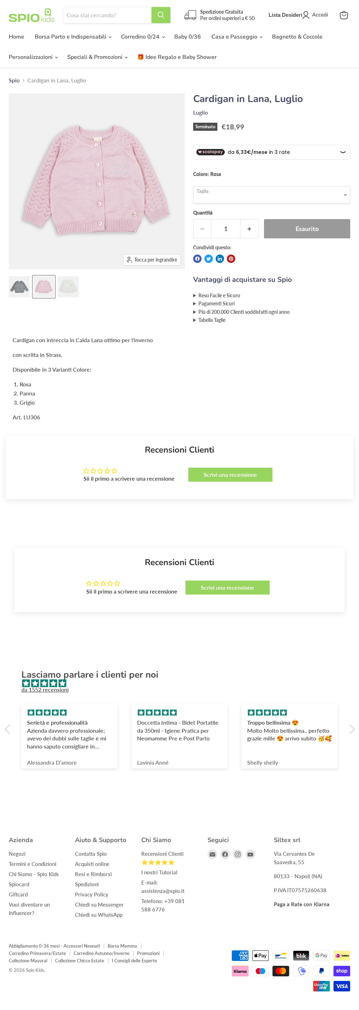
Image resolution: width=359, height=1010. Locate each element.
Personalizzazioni (31, 57)
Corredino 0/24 (141, 37)
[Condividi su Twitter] (208, 259)
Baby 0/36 (187, 37)
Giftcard (18, 894)
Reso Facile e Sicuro (219, 295)
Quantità (202, 213)
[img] (183, 683)
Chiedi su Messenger (99, 904)
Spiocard (19, 884)
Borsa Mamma (122, 946)
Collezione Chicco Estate (79, 960)
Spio (14, 80)
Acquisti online (92, 864)
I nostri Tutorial (159, 872)
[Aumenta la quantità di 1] (249, 228)
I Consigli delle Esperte (134, 960)
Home (16, 37)
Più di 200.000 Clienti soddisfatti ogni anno (244, 312)
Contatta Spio (91, 853)
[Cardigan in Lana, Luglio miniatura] (19, 287)
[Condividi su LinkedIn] (220, 259)
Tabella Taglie (211, 320)
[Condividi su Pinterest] (231, 259)
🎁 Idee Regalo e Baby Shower (177, 57)
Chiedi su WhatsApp (98, 914)
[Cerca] (160, 15)
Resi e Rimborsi (93, 874)
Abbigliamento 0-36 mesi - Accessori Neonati (54, 946)
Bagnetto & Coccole (297, 37)
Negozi (17, 853)
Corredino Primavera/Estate (37, 953)
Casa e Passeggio (235, 37)
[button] (9, 729)
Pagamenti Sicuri (216, 303)
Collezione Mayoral (28, 960)
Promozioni (148, 953)
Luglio (200, 112)
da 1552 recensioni (45, 689)
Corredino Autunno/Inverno (101, 953)
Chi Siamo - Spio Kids (34, 874)
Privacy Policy (91, 894)
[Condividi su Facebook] (197, 259)
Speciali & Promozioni (95, 57)
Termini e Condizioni (32, 864)
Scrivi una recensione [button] (230, 474)
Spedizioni (87, 884)
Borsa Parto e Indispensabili (71, 37)
